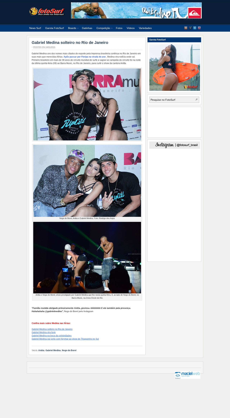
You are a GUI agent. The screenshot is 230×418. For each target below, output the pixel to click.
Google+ (190, 28)
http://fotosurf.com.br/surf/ (47, 11)
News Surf (35, 28)
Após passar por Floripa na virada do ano (85, 57)
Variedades (145, 28)
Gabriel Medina (53, 350)
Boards (71, 29)
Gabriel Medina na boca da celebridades (52, 335)
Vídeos (131, 28)
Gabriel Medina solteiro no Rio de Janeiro (70, 42)
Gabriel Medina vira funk (44, 332)
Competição (102, 29)
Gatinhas (87, 28)
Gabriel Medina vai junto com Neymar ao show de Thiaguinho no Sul (65, 339)
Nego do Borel (69, 350)
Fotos (119, 28)
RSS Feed (186, 28)
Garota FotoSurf (54, 28)
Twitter (195, 28)
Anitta (41, 350)
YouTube (199, 28)
